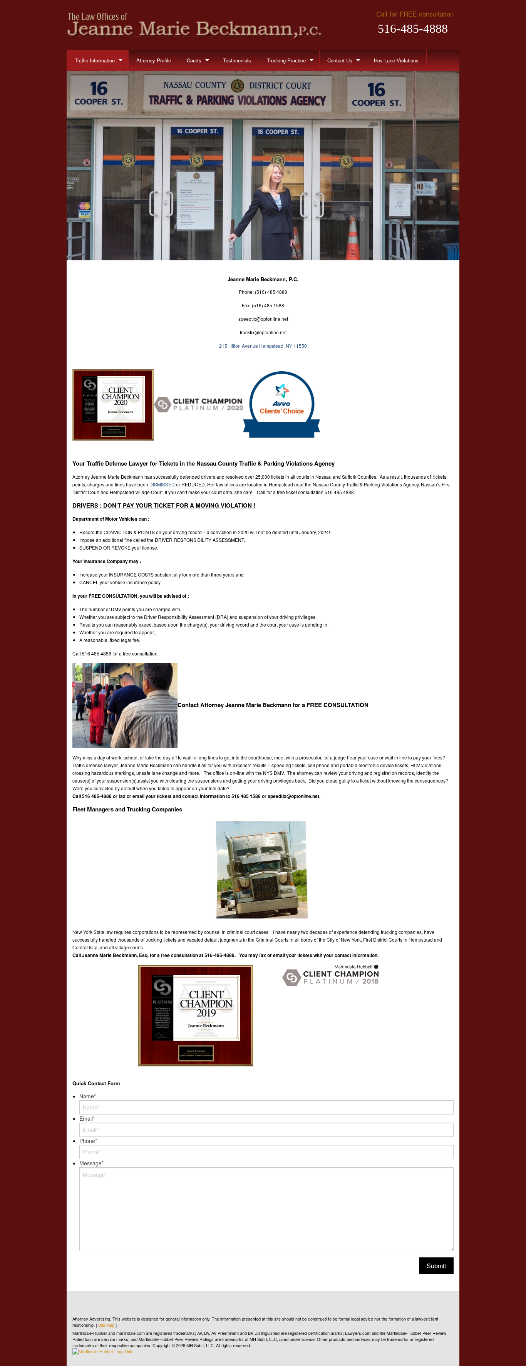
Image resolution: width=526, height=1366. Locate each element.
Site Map (106, 1325)
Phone (88, 1141)
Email (87, 1118)
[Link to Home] (195, 25)
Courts (194, 60)
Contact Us (339, 60)
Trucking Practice (286, 60)
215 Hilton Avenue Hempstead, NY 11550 (263, 345)
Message (91, 1163)
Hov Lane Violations (396, 60)
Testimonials (237, 60)
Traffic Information (95, 60)
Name (87, 1096)
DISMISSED (162, 484)
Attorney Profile (153, 60)
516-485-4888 (413, 28)
